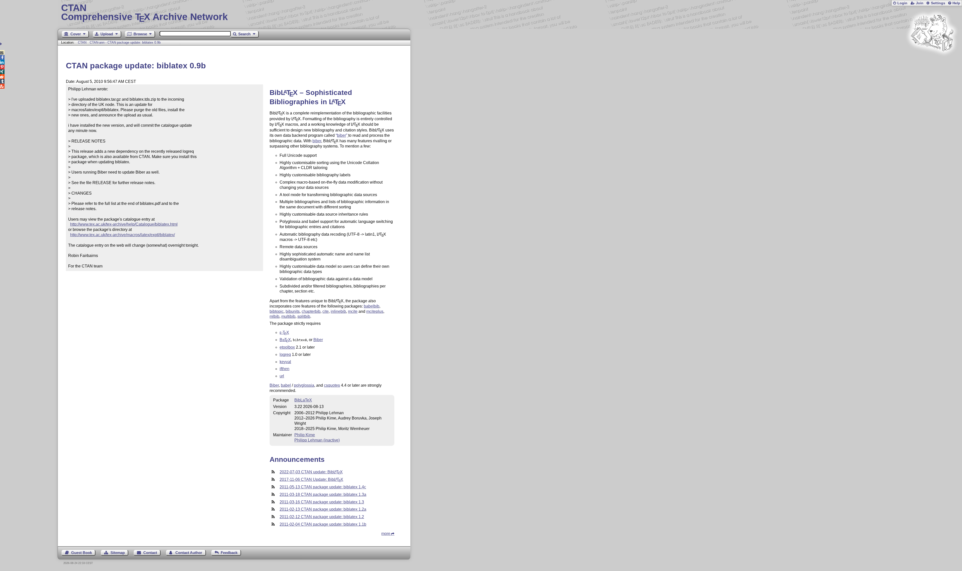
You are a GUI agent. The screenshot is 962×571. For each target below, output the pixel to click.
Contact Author (188, 552)
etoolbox (287, 347)
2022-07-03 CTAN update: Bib (311, 472)
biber (316, 141)
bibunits (293, 311)
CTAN (82, 42)
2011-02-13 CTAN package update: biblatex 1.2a (323, 509)
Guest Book (81, 552)
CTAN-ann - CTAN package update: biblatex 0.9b (125, 42)
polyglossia (304, 385)
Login (902, 3)
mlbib (274, 316)
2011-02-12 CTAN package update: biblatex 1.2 (322, 517)
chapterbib (311, 311)
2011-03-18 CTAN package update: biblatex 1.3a (323, 494)
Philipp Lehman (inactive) (317, 440)
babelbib (371, 306)
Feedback (229, 552)
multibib (288, 316)
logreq (285, 354)
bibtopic (277, 311)
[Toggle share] (1, 44)
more (385, 533)
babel (286, 385)
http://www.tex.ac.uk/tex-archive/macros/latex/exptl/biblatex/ (122, 235)
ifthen (284, 369)
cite (325, 311)
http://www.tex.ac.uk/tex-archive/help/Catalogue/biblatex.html (124, 224)
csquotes (332, 385)
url (282, 376)
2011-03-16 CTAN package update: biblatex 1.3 (322, 502)
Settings (938, 3)
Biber (318, 340)
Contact (150, 552)
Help (956, 3)
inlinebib (338, 311)
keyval (285, 362)
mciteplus (374, 311)
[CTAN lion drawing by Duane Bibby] (932, 61)
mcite (352, 311)
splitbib (303, 316)
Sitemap (117, 552)
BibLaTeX (303, 400)
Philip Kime (304, 435)
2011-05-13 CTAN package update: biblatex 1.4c (323, 487)
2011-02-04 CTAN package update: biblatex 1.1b (323, 524)
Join (919, 3)
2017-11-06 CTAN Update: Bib (311, 479)
